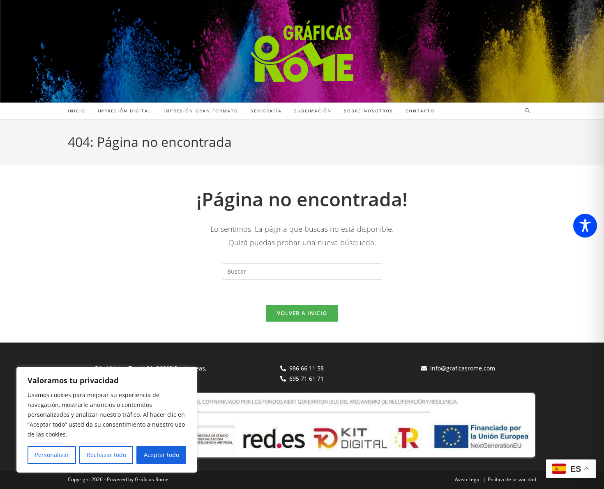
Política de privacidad (512, 479)
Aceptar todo (161, 455)
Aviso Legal (468, 479)
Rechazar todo (106, 455)
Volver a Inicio (302, 313)
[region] (106, 420)
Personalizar (52, 455)
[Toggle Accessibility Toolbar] (585, 225)
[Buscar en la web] (527, 111)
